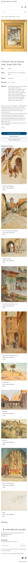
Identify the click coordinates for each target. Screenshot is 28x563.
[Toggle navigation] (25, 7)
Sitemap (22, 553)
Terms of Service (6, 550)
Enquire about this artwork (14, 133)
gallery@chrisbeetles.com (6, 534)
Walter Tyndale (12, 16)
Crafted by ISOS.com (23, 561)
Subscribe (23, 545)
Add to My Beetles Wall (14, 139)
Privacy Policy (23, 549)
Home (2, 16)
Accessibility (14, 553)
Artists (6, 16)
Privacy (18, 553)
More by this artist (14, 136)
